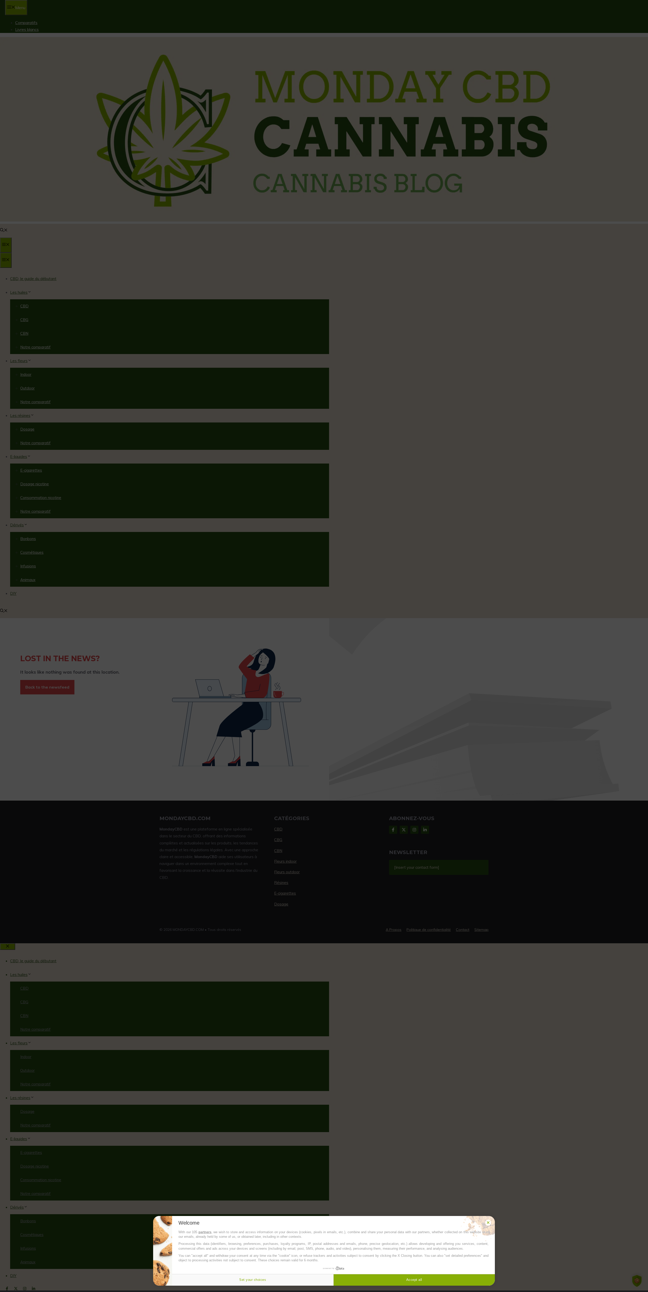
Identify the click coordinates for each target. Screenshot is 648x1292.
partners (204, 1232)
